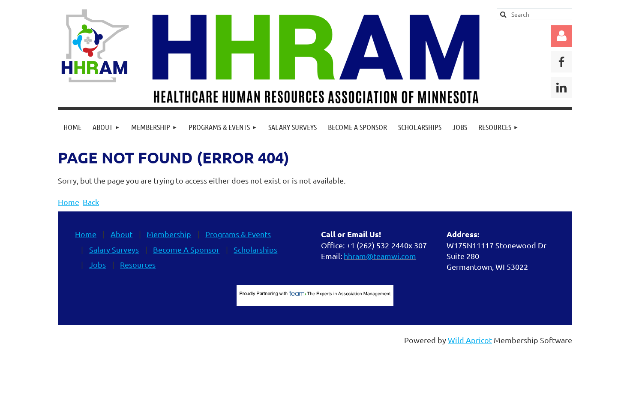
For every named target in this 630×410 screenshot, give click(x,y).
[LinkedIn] (561, 87)
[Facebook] (561, 61)
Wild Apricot (470, 339)
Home (68, 201)
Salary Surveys (114, 249)
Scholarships (255, 249)
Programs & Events (238, 233)
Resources (138, 264)
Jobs (97, 264)
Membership (169, 233)
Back (91, 201)
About (121, 233)
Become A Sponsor (186, 249)
